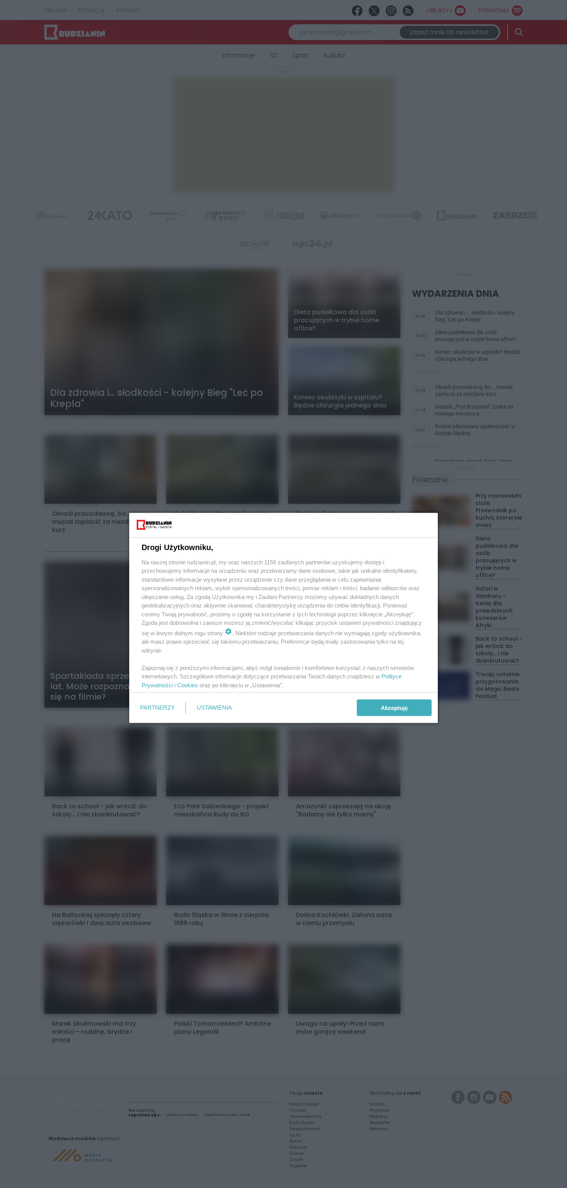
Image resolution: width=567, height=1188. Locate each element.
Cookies (187, 685)
